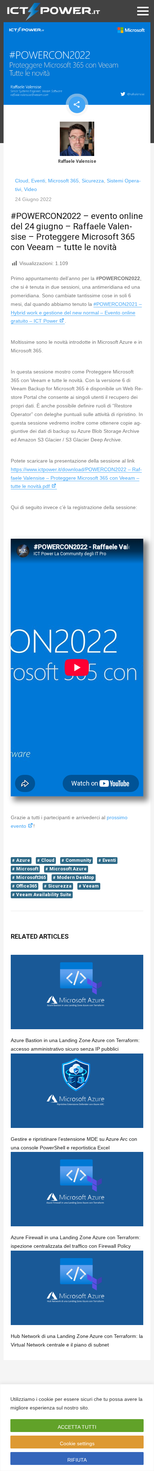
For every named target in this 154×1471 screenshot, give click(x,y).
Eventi (38, 181)
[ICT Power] (52, 11)
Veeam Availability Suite (43, 894)
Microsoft (27, 868)
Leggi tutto (104, 1408)
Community (78, 860)
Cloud (21, 181)
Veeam (91, 886)
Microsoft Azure (68, 868)
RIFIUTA (77, 1460)
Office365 (26, 886)
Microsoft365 (31, 877)
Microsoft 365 (63, 181)
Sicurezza (93, 181)
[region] (77, 1427)
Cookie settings (77, 1443)
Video (30, 189)
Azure (23, 860)
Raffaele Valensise (77, 161)
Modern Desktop (75, 877)
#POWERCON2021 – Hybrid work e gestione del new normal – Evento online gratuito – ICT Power (76, 312)
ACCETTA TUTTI (77, 1427)
